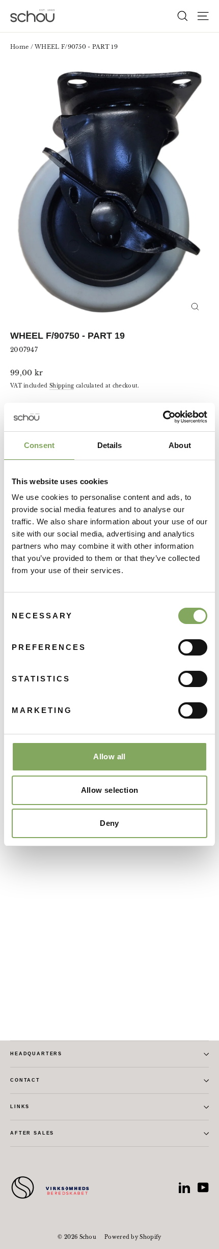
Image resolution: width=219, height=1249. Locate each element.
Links (20, 1106)
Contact (25, 1080)
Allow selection (110, 790)
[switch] (192, 647)
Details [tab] (109, 445)
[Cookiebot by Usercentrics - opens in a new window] (162, 417)
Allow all (109, 756)
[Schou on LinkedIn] (184, 1187)
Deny (109, 823)
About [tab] (180, 445)
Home (19, 46)
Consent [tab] (39, 445)
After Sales (32, 1133)
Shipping (61, 385)
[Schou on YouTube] (203, 1187)
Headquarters (36, 1053)
